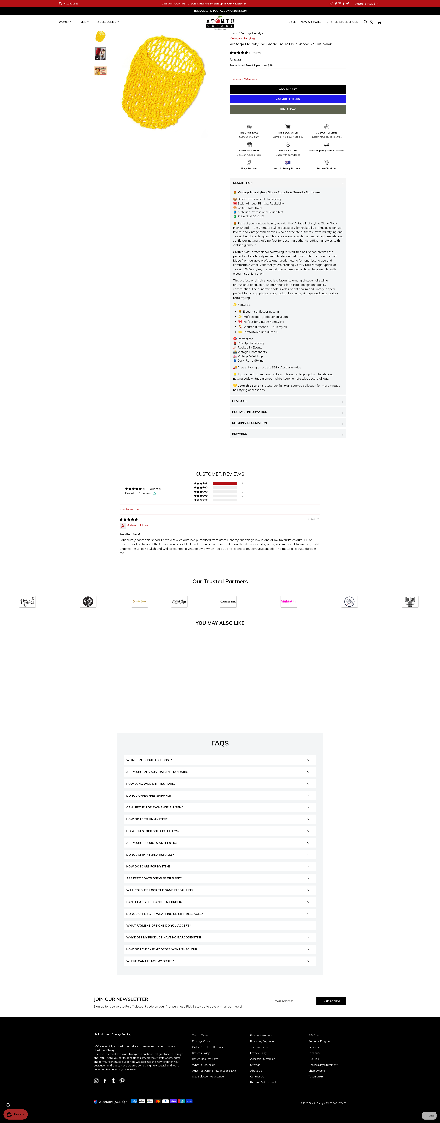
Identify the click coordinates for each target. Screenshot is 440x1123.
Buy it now (288, 109)
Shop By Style (317, 1070)
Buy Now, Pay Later (262, 1041)
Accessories (106, 22)
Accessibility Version (262, 1058)
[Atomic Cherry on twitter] (340, 3)
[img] (129, 519)
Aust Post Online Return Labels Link (214, 1070)
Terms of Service (260, 1047)
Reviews (314, 1047)
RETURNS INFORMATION (249, 423)
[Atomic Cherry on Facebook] (336, 3)
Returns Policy (201, 1053)
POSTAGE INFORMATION (249, 412)
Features (239, 401)
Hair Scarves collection (300, 386)
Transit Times (200, 1035)
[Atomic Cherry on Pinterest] (347, 3)
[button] (239, 53)
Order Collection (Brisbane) (208, 1047)
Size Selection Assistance (208, 1076)
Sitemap (255, 1064)
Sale (292, 22)
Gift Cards (315, 1035)
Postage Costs (201, 1041)
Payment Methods (261, 1035)
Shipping (256, 65)
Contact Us (257, 1076)
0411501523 (71, 3)
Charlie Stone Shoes (342, 22)
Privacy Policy (258, 1053)
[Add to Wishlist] (147, 689)
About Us (256, 1070)
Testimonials (316, 1076)
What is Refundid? (203, 1064)
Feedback (314, 1053)
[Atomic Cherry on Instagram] (331, 3)
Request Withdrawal (263, 1082)
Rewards (239, 433)
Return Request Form (205, 1058)
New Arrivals (311, 22)
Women (64, 22)
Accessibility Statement (323, 1064)
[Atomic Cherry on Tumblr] (343, 3)
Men (83, 22)
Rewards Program (320, 1041)
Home (233, 33)
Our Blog (314, 1058)
